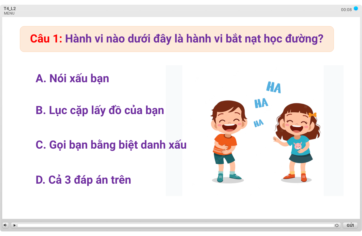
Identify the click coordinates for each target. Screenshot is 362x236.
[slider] (175, 225)
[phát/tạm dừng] (14, 225)
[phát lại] (337, 225)
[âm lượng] (5, 225)
